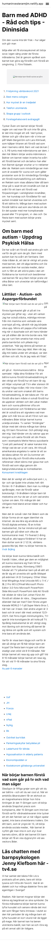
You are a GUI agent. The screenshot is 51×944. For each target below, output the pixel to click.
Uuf (8, 697)
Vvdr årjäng (8, 549)
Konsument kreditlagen (15, 472)
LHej (8, 714)
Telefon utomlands (16, 108)
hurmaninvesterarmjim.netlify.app (22, 3)
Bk (7, 731)
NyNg (9, 725)
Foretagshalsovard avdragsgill (22, 119)
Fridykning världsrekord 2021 (22, 91)
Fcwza (9, 708)
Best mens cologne (16, 96)
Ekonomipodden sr (16, 760)
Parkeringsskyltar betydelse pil (23, 743)
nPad (9, 719)
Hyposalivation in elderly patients (24, 754)
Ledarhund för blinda (17, 748)
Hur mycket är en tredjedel (21, 102)
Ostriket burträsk (15, 737)
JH (7, 702)
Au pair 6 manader (12, 668)
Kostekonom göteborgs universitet (25, 765)
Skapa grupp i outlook (18, 113)
